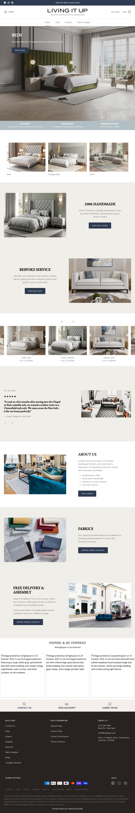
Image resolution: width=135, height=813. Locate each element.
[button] (22, 675)
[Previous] (5, 423)
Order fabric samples (93, 550)
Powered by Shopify (75, 809)
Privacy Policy (56, 731)
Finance (8, 736)
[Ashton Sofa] (109, 340)
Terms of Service (58, 741)
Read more (87, 493)
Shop (57, 22)
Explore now (35, 291)
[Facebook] (5, 3)
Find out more (100, 225)
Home (47, 22)
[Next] (12, 423)
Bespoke (9, 741)
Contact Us (10, 726)
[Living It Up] (67, 12)
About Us (9, 747)
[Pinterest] (12, 3)
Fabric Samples (83, 22)
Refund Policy (56, 726)
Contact (68, 22)
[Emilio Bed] (26, 340)
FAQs (7, 731)
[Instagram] (9, 3)
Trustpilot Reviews (13, 762)
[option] (67, 73)
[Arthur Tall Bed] (67, 340)
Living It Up (62, 809)
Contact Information (60, 736)
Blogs (7, 757)
